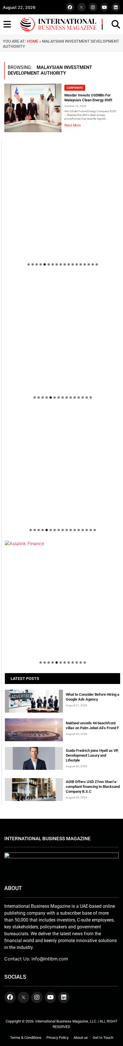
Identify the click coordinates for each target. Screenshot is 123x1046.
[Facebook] (70, 7)
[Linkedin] (116, 7)
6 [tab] (48, 264)
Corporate (75, 87)
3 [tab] (36, 264)
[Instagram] (93, 7)
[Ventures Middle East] (62, 546)
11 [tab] (69, 264)
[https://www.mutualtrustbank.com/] (62, 411)
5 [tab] (44, 264)
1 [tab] (28, 264)
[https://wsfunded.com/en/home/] (62, 465)
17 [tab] (93, 264)
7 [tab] (52, 264)
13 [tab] (77, 264)
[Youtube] (104, 7)
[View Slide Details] (62, 332)
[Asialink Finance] (62, 543)
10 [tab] (65, 264)
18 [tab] (97, 264)
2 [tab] (32, 264)
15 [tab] (85, 264)
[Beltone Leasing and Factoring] (62, 598)
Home (32, 41)
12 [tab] (73, 264)
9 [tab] (60, 264)
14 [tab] (81, 264)
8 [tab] (56, 264)
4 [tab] (40, 264)
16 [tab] (89, 264)
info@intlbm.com (49, 959)
